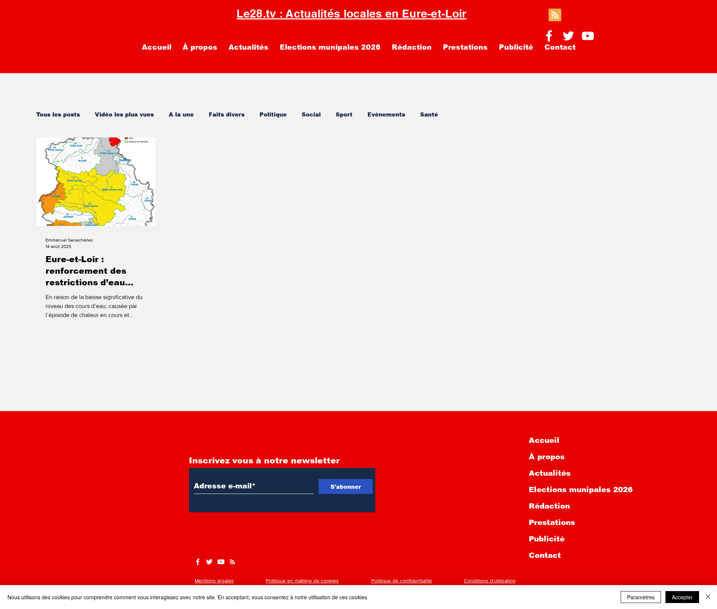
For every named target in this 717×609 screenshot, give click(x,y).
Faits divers (227, 114)
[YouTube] (587, 35)
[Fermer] (708, 597)
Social (311, 114)
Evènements (386, 114)
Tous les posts (58, 114)
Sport (344, 114)
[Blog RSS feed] (555, 15)
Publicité (547, 539)
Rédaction (549, 506)
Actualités (550, 473)
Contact (545, 555)
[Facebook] (548, 35)
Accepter (682, 597)
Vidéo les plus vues (124, 114)
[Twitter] (568, 35)
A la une (181, 114)
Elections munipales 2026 (581, 489)
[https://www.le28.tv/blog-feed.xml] (232, 561)
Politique (273, 114)
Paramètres (641, 597)
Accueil (544, 440)
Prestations (552, 522)
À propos (547, 457)
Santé (429, 114)
